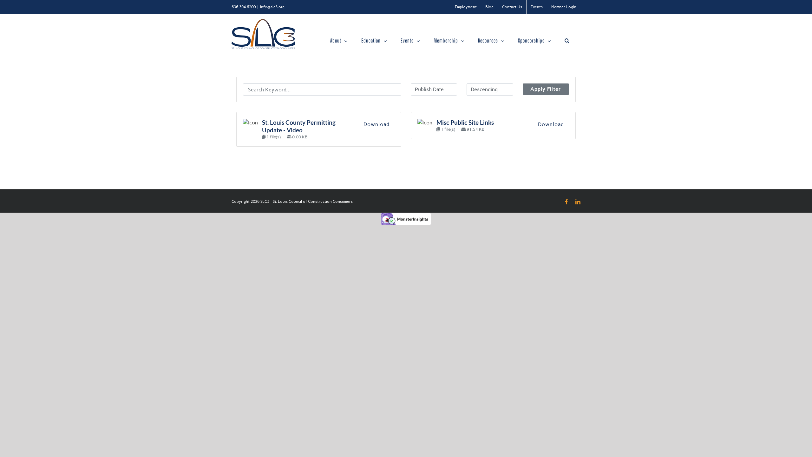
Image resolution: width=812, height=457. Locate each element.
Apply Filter (545, 89)
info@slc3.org (272, 7)
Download (376, 124)
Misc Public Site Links (465, 122)
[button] (567, 40)
